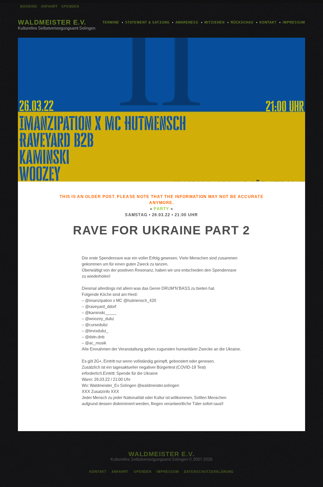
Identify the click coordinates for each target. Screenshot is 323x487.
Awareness (186, 22)
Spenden (70, 6)
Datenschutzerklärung (209, 472)
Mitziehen (214, 22)
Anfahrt (49, 6)
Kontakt (268, 22)
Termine (110, 22)
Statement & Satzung (147, 22)
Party (161, 209)
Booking (28, 6)
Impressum (294, 22)
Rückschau (242, 22)
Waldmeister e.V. (52, 22)
